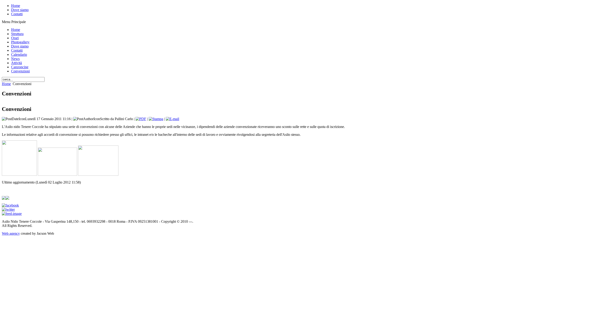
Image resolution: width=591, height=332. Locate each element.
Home (6, 84)
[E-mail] (172, 119)
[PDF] (141, 119)
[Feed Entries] (12, 214)
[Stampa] (156, 119)
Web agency (11, 233)
